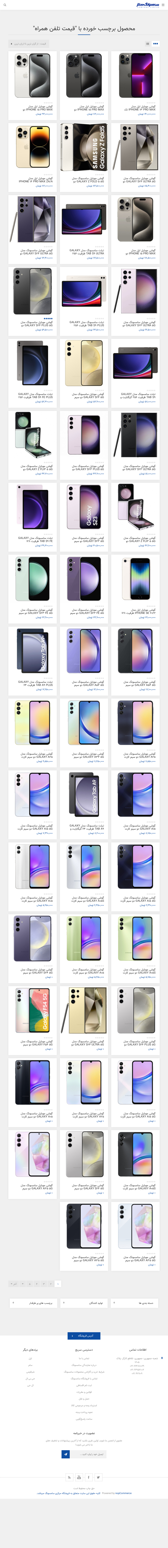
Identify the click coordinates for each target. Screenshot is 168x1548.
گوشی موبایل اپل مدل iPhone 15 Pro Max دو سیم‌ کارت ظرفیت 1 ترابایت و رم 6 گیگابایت (86, 111)
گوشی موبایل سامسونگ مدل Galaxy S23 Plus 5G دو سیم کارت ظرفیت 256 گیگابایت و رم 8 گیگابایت (86, 471)
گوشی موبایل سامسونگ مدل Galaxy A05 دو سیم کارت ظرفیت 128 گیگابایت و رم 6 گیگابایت (37, 902)
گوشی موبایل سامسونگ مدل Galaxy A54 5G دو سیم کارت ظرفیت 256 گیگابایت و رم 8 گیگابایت (138, 687)
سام (30, 1365)
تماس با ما (84, 1358)
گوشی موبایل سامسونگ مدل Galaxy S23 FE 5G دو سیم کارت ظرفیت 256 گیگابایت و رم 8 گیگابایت (86, 615)
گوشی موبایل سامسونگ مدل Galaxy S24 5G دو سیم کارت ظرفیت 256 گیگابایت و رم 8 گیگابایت (86, 399)
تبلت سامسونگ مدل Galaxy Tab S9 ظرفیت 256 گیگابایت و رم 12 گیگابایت (138, 397)
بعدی (22, 1284)
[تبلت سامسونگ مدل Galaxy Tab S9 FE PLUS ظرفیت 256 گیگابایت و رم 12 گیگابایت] (32, 363)
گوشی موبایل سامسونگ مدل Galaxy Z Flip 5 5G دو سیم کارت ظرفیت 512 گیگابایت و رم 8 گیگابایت (35, 471)
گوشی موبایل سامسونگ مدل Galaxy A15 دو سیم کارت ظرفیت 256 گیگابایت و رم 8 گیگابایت (140, 830)
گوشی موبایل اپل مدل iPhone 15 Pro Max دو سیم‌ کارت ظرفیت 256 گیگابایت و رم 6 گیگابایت (138, 255)
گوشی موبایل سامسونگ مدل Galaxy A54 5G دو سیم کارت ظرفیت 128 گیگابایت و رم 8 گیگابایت (87, 687)
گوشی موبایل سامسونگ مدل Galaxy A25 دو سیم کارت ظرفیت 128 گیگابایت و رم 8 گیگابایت (88, 1118)
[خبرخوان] (69, 1477)
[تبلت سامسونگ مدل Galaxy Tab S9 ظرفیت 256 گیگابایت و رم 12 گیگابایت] (135, 363)
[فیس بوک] (89, 1477)
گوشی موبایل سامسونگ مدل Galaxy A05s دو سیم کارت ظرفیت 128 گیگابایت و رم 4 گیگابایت (139, 974)
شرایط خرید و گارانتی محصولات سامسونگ (84, 1372)
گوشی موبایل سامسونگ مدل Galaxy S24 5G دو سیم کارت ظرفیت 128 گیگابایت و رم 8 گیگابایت (36, 974)
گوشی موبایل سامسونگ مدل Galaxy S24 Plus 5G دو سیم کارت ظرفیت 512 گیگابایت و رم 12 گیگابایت (138, 1046)
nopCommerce (123, 1493)
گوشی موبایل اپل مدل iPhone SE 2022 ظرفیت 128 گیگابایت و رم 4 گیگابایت (139, 613)
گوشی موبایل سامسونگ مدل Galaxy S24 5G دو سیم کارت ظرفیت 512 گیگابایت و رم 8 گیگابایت (87, 1190)
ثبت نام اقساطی (84, 1385)
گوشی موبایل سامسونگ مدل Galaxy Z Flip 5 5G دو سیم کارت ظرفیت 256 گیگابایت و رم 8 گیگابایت (138, 543)
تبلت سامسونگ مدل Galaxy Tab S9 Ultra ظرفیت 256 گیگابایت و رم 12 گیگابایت (87, 253)
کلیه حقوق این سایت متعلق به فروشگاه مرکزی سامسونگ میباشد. (68, 1493)
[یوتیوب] (79, 1477)
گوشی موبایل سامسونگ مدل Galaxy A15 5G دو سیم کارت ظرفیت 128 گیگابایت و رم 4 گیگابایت (138, 902)
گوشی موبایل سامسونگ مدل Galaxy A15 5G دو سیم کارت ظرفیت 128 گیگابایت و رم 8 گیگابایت (138, 1118)
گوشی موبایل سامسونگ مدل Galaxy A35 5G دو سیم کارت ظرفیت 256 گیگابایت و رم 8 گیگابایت (86, 1262)
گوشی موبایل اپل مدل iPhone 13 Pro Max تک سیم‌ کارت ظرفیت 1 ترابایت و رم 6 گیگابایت (138, 111)
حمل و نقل (84, 1399)
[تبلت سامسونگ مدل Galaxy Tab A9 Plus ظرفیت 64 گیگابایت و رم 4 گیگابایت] (32, 651)
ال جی (30, 1385)
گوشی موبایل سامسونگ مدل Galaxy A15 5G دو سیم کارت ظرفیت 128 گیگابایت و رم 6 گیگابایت (35, 830)
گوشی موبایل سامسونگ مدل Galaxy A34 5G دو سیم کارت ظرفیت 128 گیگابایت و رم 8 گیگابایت (87, 758)
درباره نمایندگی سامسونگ (84, 1365)
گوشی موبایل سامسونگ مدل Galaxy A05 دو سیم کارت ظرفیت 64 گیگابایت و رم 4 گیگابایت (37, 1118)
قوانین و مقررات (84, 1392)
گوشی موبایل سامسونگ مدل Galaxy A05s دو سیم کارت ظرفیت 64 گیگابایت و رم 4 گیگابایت (139, 1190)
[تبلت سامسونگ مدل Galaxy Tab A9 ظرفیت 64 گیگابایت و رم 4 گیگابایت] (84, 794)
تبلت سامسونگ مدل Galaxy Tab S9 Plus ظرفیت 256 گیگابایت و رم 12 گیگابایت (87, 325)
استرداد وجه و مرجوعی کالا (84, 1406)
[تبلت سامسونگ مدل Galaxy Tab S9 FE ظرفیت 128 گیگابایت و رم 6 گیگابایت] (32, 507)
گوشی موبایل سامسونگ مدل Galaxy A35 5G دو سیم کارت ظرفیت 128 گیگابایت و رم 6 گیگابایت (36, 1190)
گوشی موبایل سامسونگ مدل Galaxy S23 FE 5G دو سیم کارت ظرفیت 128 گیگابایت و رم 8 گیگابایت (36, 615)
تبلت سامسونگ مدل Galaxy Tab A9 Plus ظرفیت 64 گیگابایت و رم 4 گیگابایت (35, 685)
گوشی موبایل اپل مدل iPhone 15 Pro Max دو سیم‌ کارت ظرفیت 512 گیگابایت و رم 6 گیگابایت (35, 111)
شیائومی (30, 1372)
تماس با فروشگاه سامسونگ (84, 1379)
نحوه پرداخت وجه (84, 1412)
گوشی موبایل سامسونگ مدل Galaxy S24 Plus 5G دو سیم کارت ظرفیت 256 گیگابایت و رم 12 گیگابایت (35, 327)
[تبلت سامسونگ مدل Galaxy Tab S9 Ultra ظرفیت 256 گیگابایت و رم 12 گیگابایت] (84, 219)
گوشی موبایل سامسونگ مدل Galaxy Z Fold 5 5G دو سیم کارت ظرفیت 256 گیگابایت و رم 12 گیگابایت (86, 183)
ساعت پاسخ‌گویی (84, 1419)
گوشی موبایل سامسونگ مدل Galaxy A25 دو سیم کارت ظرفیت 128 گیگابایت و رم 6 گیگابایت (37, 758)
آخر (14, 1284)
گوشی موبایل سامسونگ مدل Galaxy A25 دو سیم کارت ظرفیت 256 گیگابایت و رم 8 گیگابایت (140, 758)
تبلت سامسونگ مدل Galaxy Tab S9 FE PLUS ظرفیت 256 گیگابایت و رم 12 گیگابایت (35, 397)
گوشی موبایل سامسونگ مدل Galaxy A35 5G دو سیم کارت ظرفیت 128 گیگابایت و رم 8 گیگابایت (138, 1262)
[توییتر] (98, 1477)
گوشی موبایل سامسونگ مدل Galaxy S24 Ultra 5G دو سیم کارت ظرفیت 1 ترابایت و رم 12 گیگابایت (86, 1046)
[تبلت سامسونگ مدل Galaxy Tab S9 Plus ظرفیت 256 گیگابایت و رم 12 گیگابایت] (84, 291)
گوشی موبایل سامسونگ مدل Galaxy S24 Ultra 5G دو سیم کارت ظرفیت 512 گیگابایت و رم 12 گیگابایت (138, 183)
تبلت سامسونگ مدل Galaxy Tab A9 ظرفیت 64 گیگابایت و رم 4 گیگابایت (87, 829)
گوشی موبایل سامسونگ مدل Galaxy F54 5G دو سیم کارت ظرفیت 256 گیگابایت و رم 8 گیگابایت (35, 1046)
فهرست (147, 44)
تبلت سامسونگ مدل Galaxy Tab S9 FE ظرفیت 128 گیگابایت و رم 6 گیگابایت (35, 541)
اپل (30, 1358)
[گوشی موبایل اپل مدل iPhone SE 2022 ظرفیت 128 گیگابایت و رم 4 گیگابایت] (135, 579)
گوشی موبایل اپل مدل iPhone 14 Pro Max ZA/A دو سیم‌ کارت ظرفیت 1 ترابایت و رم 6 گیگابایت (35, 183)
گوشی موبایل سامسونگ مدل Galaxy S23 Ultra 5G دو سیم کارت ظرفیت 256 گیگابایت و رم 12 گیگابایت (138, 471)
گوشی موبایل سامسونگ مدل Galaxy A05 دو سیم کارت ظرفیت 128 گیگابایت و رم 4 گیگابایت (88, 974)
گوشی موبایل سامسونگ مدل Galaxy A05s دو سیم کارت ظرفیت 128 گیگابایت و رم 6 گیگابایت (87, 902)
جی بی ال (30, 1379)
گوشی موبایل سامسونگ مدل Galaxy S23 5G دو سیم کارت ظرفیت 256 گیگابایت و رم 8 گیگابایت (86, 543)
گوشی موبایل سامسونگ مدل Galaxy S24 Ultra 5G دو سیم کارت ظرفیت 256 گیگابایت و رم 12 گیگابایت (35, 255)
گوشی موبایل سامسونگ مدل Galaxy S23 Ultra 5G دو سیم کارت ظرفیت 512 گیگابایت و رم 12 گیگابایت (138, 327)
